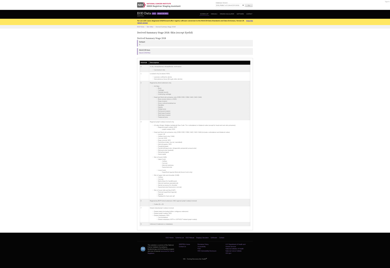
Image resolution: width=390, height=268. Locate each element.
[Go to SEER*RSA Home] (160, 5)
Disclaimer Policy (203, 244)
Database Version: (222, 3)
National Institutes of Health (235, 249)
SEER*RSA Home (184, 244)
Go (249, 5)
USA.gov (228, 253)
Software (240, 14)
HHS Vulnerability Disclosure (207, 251)
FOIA (199, 249)
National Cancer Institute (234, 251)
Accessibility (202, 246)
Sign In (387, 2)
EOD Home (140, 27)
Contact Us (182, 246)
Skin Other (150, 27)
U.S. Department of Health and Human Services (235, 245)
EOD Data (152, 13)
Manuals (214, 14)
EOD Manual (190, 238)
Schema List (204, 14)
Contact (249, 14)
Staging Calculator (227, 14)
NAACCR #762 (144, 53)
